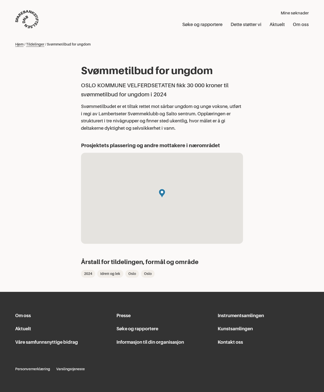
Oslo (132, 274)
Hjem (19, 44)
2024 (88, 274)
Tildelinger (35, 44)
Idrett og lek (110, 274)
